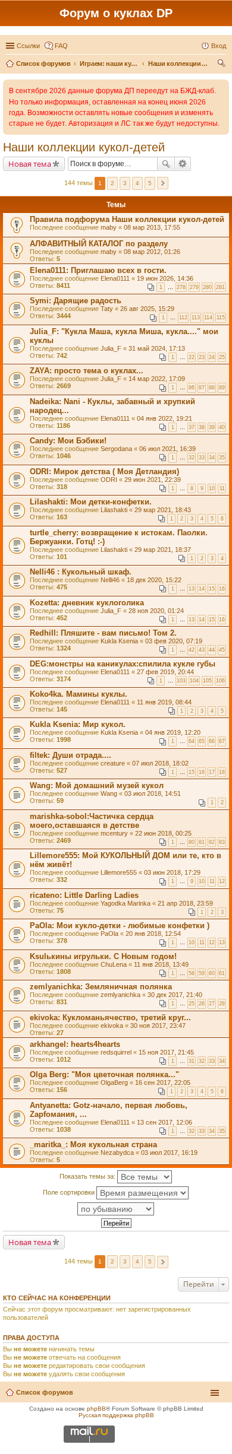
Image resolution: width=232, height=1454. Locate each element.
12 (222, 881)
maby (109, 227)
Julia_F (111, 348)
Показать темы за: (88, 1176)
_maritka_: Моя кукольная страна (93, 1144)
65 (202, 741)
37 (192, 427)
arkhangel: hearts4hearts (75, 1044)
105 (207, 681)
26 (202, 1004)
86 (192, 388)
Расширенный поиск (183, 164)
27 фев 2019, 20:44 (165, 671)
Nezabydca (117, 1152)
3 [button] (125, 183)
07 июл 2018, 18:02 (160, 763)
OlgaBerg (114, 1082)
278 (181, 287)
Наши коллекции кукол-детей (84, 147)
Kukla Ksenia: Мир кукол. (78, 724)
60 (212, 973)
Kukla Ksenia (119, 641)
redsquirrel (116, 1052)
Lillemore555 (119, 872)
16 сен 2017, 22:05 (162, 1082)
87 (202, 388)
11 (222, 488)
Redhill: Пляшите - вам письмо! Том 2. (103, 632)
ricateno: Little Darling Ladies (84, 895)
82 (212, 842)
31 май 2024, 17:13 (156, 348)
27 (212, 1004)
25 (222, 357)
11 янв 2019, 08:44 (164, 702)
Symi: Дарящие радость (75, 300)
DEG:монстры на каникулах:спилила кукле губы (122, 663)
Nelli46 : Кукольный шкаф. (80, 571)
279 (194, 287)
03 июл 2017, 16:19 (169, 1152)
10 (212, 488)
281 (220, 287)
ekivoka (112, 1025)
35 (222, 458)
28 (222, 1004)
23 (202, 357)
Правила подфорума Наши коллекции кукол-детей (127, 219)
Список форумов (44, 1392)
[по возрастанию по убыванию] (116, 1208)
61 (222, 973)
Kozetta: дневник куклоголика (87, 602)
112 (183, 317)
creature (113, 763)
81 (202, 842)
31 (192, 1061)
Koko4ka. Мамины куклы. (78, 694)
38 (202, 427)
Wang (109, 793)
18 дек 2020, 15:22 (154, 579)
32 (192, 458)
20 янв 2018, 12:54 (153, 933)
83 (222, 842)
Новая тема (29, 163)
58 (192, 973)
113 (196, 317)
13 (192, 589)
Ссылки (28, 45)
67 (222, 741)
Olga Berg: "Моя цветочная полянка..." (104, 1074)
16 (222, 589)
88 (212, 388)
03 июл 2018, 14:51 (152, 793)
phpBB (96, 1408)
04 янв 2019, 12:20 (172, 732)
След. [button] (162, 183)
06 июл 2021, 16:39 (167, 448)
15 (212, 589)
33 (202, 458)
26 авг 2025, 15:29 (147, 308)
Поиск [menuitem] (222, 64)
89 (222, 388)
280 (207, 287)
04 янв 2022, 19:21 (164, 418)
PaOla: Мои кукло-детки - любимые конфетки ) (119, 925)
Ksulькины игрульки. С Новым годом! (103, 956)
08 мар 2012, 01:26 (152, 251)
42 (192, 650)
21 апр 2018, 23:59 (185, 903)
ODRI (109, 479)
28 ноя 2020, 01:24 (156, 610)
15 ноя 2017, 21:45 (166, 1052)
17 (212, 772)
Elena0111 (115, 278)
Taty (107, 308)
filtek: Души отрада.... (70, 755)
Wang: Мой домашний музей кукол (97, 785)
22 (192, 357)
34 (212, 458)
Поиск (166, 164)
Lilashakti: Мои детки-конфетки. (91, 501)
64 (192, 741)
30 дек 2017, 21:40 (175, 994)
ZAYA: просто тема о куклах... (86, 370)
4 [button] (137, 183)
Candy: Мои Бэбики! (68, 440)
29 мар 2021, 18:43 (162, 509)
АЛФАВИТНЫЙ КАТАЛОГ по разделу (99, 243)
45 (222, 650)
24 (212, 357)
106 (220, 681)
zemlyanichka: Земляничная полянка (101, 986)
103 (181, 681)
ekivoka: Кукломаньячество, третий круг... (110, 1017)
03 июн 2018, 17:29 (172, 872)
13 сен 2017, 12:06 (164, 1122)
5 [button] (150, 183)
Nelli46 (110, 579)
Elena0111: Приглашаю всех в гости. (98, 270)
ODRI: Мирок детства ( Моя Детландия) (104, 471)
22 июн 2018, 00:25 (163, 833)
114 (208, 317)
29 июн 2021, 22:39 (152, 479)
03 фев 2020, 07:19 (173, 641)
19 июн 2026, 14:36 (165, 278)
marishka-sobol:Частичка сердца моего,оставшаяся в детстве (91, 821)
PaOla (109, 933)
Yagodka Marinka (126, 903)
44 (212, 650)
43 (202, 650)
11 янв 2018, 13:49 (161, 964)
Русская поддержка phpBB (116, 1415)
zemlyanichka (120, 994)
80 (192, 842)
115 (221, 317)
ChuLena (114, 964)
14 (202, 589)
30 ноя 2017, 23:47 (158, 1025)
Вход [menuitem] (218, 45)
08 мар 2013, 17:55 (152, 227)
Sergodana (116, 448)
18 (222, 772)
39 (212, 427)
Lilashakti (114, 509)
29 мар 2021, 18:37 (162, 549)
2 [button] (112, 183)
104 (194, 681)
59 (202, 973)
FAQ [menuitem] (61, 45)
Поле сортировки (69, 1192)
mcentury (114, 833)
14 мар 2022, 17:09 (156, 378)
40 (222, 427)
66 (212, 741)
